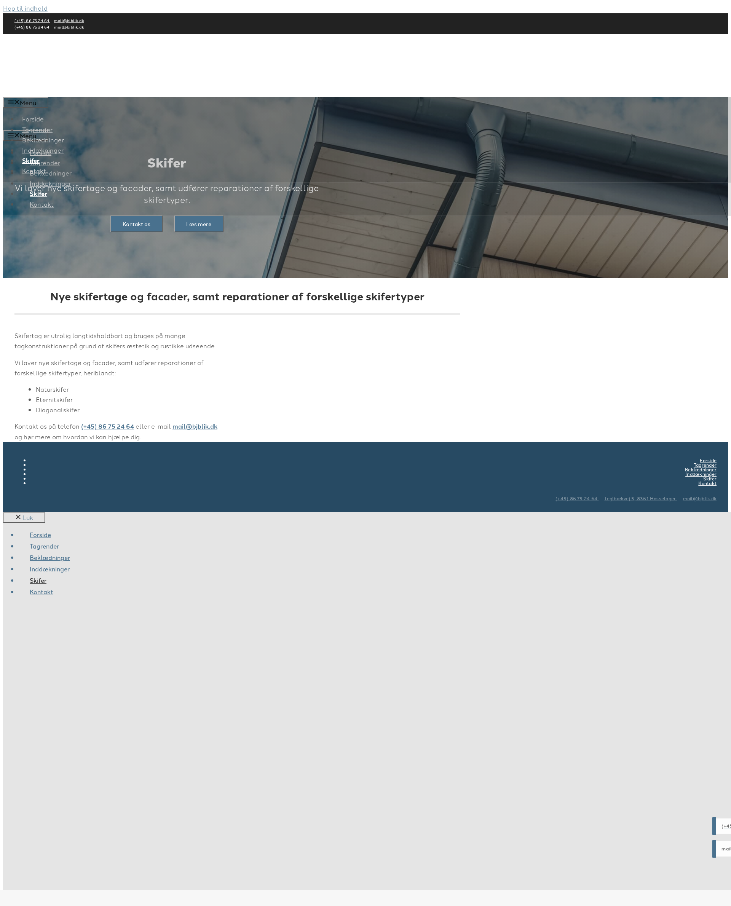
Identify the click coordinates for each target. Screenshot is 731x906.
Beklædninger (43, 140)
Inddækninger (50, 183)
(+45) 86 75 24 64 (32, 20)
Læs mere (198, 224)
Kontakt (42, 204)
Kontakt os (136, 224)
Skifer (38, 193)
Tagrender (37, 129)
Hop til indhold (25, 8)
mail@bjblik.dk (69, 20)
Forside (33, 119)
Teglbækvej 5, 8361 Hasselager (640, 498)
